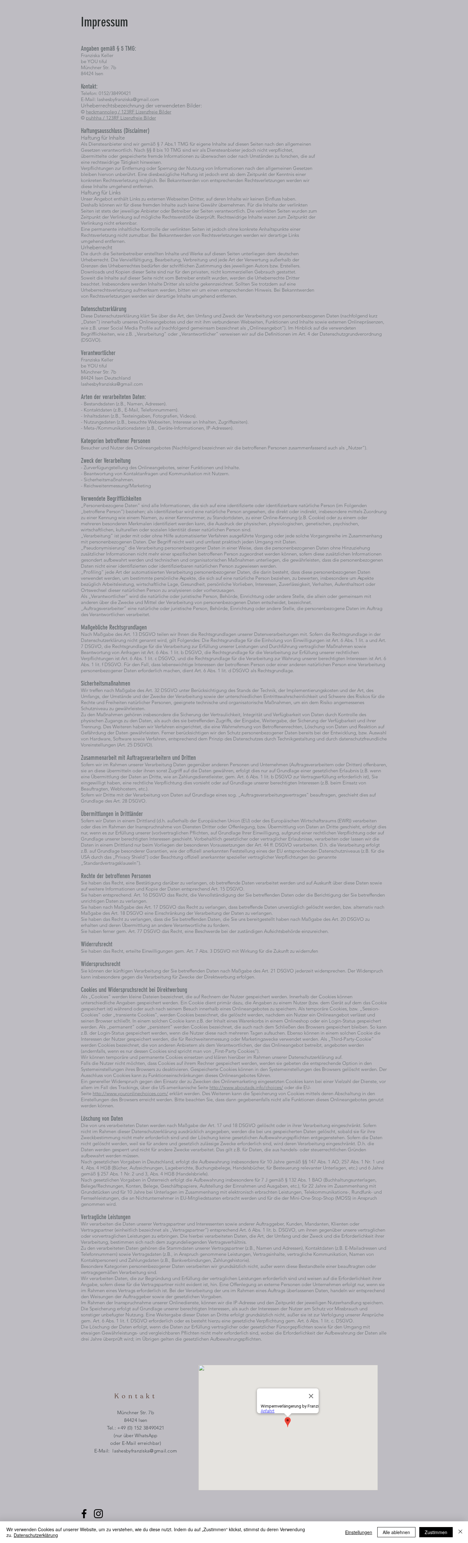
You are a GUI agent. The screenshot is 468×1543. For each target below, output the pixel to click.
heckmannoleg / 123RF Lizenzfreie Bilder (128, 112)
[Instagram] (98, 1514)
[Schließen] (460, 1532)
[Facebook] (84, 1514)
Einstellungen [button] (358, 1532)
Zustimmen (436, 1532)
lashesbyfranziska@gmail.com (128, 99)
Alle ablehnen (396, 1532)
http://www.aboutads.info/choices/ (246, 1087)
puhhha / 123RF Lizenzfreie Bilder (121, 118)
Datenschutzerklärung (36, 1535)
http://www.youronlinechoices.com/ (130, 1093)
